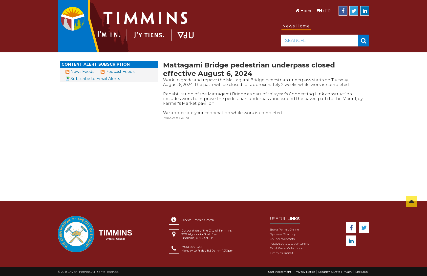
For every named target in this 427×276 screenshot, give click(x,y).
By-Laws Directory (283, 234)
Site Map (361, 272)
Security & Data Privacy (335, 272)
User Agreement (279, 272)
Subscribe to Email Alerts (95, 78)
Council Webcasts (282, 239)
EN (319, 10)
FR (328, 10)
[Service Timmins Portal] (175, 220)
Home (306, 10)
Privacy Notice (305, 272)
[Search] (363, 40)
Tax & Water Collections (286, 248)
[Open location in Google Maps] (175, 234)
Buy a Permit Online (284, 229)
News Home (296, 26)
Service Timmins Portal (197, 220)
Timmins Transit (281, 253)
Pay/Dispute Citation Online (289, 243)
